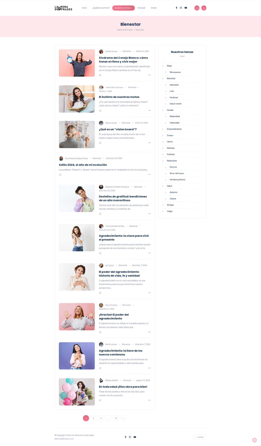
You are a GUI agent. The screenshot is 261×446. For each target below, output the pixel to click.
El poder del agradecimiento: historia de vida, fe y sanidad (119, 274)
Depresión (174, 85)
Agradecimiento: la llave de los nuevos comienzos (120, 352)
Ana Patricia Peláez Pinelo (76, 158)
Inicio (84, 8)
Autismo (173, 192)
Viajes (170, 211)
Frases (170, 135)
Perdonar (174, 97)
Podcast (141, 8)
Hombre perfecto (177, 179)
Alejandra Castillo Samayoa (117, 187)
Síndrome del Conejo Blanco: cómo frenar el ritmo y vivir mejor (123, 60)
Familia (170, 110)
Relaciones (172, 160)
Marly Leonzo (111, 123)
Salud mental (175, 104)
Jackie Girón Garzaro (114, 87)
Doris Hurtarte (111, 305)
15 (116, 418)
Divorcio (173, 167)
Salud (169, 186)
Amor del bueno (177, 173)
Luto (172, 91)
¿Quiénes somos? (100, 8)
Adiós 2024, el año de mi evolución (83, 165)
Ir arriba (200, 437)
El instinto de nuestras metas (119, 97)
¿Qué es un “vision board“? (118, 129)
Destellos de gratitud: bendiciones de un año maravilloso (123, 198)
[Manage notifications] (254, 440)
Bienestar (127, 51)
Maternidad (175, 116)
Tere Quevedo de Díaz (114, 226)
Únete (154, 8)
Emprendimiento (174, 129)
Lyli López (109, 265)
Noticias (170, 148)
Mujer (169, 66)
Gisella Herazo (111, 51)
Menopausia (175, 72)
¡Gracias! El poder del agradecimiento (114, 316)
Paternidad (174, 123)
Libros (170, 141)
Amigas (170, 205)
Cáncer (173, 198)
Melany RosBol (111, 380)
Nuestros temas (122, 8)
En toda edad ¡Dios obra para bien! (123, 387)
